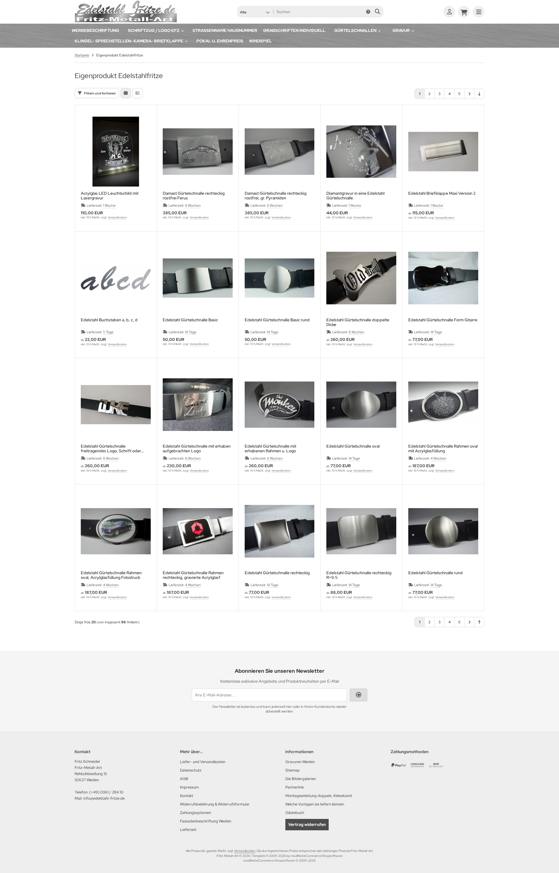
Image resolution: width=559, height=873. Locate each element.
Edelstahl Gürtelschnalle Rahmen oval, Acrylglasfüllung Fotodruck (111, 575)
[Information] (368, 12)
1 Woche (109, 205)
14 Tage (190, 332)
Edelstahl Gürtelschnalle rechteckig (277, 572)
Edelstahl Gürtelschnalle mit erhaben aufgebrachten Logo (197, 448)
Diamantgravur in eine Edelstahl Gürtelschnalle (355, 195)
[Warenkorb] (464, 12)
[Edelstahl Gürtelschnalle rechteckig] (280, 531)
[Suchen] (377, 11)
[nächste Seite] (469, 94)
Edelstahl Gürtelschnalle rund (435, 572)
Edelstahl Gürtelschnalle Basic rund (277, 320)
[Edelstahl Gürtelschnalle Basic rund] (280, 278)
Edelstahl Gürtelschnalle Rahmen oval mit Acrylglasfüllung (443, 448)
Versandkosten (117, 217)
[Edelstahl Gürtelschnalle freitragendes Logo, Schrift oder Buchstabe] (116, 405)
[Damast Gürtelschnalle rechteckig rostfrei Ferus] (198, 152)
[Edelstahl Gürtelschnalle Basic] (198, 278)
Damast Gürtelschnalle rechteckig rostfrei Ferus (193, 195)
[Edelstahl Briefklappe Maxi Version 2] (443, 152)
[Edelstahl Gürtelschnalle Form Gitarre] (443, 278)
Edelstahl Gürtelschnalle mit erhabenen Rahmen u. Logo (270, 448)
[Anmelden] (449, 12)
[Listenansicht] (137, 93)
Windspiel (260, 41)
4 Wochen (438, 458)
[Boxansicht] (126, 93)
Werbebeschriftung (95, 30)
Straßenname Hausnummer (225, 30)
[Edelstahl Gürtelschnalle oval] (361, 405)
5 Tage (108, 332)
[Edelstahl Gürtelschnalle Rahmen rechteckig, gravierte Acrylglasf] (198, 531)
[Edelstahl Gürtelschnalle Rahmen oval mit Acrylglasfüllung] (443, 405)
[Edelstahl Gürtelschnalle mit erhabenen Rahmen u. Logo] (280, 405)
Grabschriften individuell (294, 30)
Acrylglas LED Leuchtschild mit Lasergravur (109, 195)
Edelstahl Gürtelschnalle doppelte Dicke (357, 322)
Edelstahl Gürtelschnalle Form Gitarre (442, 320)
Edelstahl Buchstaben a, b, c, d (109, 320)
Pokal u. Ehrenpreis (219, 41)
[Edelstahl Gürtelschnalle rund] (443, 531)
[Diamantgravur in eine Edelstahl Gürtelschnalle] (361, 152)
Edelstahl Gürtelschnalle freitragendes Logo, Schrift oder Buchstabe (111, 448)
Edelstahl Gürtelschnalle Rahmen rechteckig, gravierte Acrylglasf (193, 575)
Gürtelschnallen (355, 30)
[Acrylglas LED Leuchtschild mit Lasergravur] (116, 152)
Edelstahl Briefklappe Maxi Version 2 (442, 193)
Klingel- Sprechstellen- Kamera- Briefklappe (129, 41)
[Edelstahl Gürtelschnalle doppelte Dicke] (361, 278)
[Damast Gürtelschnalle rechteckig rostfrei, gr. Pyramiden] (280, 152)
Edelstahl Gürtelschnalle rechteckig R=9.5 (358, 575)
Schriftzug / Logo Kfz (153, 30)
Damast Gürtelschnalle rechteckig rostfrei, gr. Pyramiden (275, 195)
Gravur (401, 30)
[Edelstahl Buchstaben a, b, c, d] (116, 278)
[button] (254, 11)
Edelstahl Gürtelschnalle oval (353, 446)
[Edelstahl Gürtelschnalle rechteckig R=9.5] (361, 531)
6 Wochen (193, 205)
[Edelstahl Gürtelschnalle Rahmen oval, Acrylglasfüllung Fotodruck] (116, 531)
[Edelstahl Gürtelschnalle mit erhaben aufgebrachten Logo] (198, 405)
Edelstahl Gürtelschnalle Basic (190, 320)
